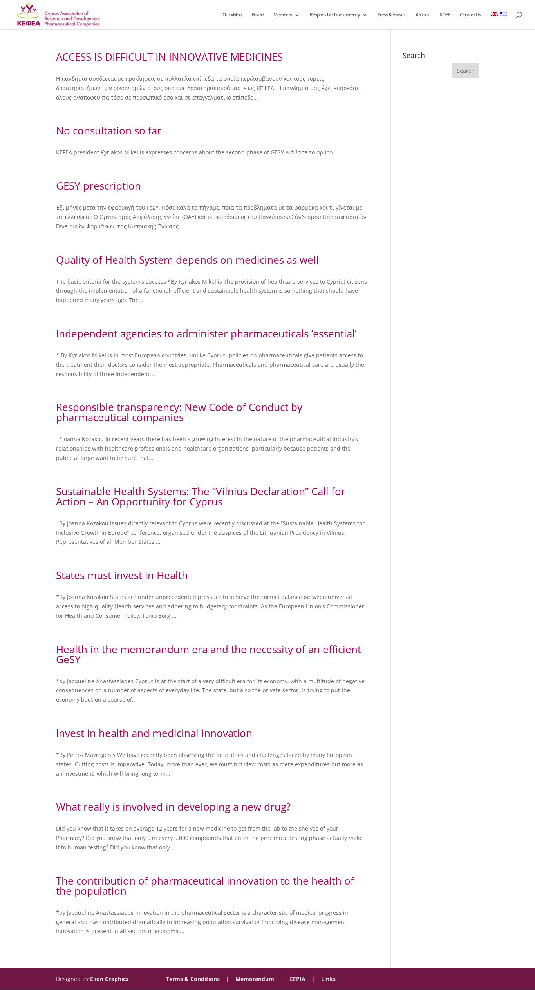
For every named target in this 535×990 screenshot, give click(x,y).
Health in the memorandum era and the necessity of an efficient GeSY (208, 654)
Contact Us (470, 15)
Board (257, 15)
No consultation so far (108, 130)
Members (282, 15)
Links (328, 979)
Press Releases (391, 15)
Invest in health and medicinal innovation (154, 733)
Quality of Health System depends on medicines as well (187, 260)
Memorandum (254, 979)
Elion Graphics (109, 979)
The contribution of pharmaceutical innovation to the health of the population (205, 886)
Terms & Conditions (193, 979)
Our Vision (232, 15)
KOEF (444, 15)
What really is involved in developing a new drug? (173, 807)
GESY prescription (98, 186)
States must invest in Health (122, 575)
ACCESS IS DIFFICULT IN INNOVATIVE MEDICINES (169, 57)
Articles (422, 15)
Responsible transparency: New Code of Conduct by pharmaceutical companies (179, 412)
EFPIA (297, 979)
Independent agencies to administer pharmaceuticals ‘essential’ (206, 333)
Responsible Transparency (335, 15)
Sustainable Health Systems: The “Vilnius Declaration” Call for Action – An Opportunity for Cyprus (200, 496)
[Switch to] (494, 20)
